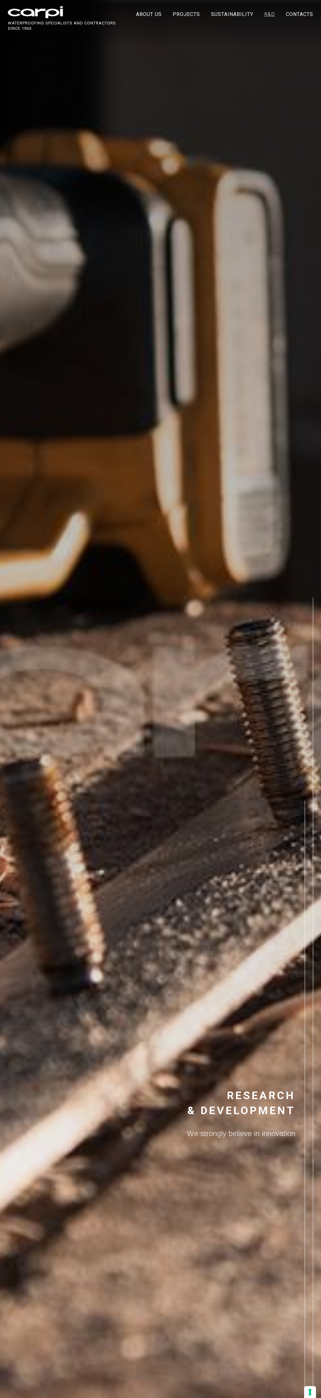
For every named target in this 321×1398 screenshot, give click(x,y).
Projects (186, 14)
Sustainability (232, 14)
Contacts (299, 14)
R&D (269, 14)
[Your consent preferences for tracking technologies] (310, 1392)
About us (149, 14)
